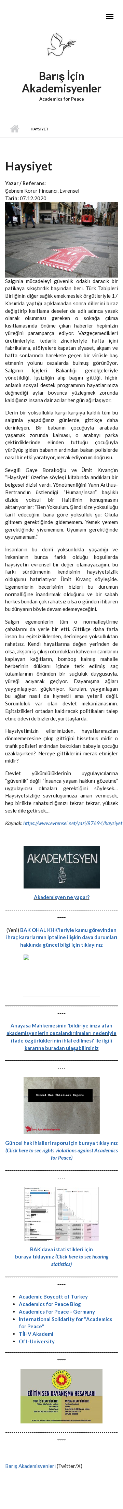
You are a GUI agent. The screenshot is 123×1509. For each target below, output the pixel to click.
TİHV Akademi (36, 1334)
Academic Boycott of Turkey (53, 1296)
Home (14, 129)
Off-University (37, 1341)
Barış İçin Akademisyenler (61, 82)
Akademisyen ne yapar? (62, 897)
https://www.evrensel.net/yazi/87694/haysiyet (72, 823)
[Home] (61, 46)
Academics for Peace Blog (50, 1304)
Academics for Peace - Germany (57, 1311)
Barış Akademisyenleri (30, 1466)
